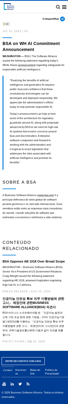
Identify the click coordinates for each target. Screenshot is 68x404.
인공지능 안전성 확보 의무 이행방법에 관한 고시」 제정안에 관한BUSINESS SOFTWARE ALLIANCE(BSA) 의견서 (33, 303)
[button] (58, 7)
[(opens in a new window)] (4, 383)
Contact (7, 370)
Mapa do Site (35, 372)
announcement (26, 65)
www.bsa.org (45, 195)
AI (6, 24)
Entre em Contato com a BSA (23, 361)
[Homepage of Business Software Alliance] (9, 7)
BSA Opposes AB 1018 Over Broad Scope (34, 261)
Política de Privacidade (52, 372)
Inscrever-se (21, 372)
